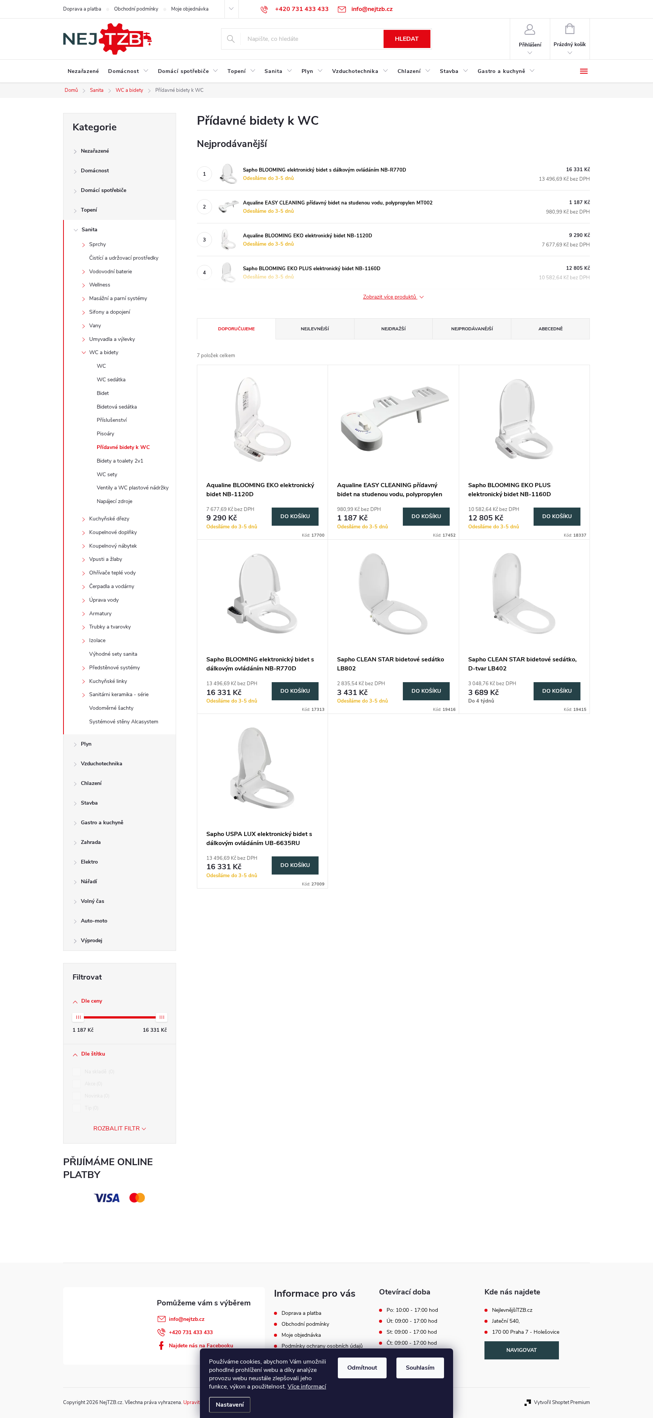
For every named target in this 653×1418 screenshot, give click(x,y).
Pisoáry (105, 433)
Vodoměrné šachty (111, 708)
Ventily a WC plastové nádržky (133, 487)
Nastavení (230, 1405)
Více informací (307, 1386)
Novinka (96, 1096)
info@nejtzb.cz (186, 1319)
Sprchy (97, 244)
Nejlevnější (315, 329)
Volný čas (92, 901)
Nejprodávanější (472, 329)
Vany (95, 325)
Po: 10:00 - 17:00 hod (412, 1310)
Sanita (89, 229)
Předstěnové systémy (114, 667)
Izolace (97, 640)
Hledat (407, 39)
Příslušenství (112, 420)
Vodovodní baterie (110, 271)
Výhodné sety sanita (113, 654)
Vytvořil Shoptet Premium (562, 1402)
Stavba (89, 803)
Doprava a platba (82, 9)
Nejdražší (393, 329)
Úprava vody (104, 600)
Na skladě (99, 1071)
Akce (93, 1084)
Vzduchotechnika (101, 763)
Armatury (100, 613)
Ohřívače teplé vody (112, 572)
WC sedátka (111, 379)
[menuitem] (83, 71)
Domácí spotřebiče (103, 190)
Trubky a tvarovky (110, 626)
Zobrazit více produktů (390, 297)
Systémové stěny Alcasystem (123, 721)
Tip (91, 1108)
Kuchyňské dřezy (109, 518)
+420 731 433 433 (191, 1332)
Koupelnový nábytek (113, 546)
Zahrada (91, 842)
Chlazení (91, 783)
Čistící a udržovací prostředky (123, 258)
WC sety (107, 474)
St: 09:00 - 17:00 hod (412, 1332)
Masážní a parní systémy (118, 298)
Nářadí (89, 881)
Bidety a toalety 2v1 (120, 460)
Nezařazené (95, 151)
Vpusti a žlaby (105, 559)
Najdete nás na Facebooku (201, 1345)
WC (101, 366)
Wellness (99, 284)
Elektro (89, 861)
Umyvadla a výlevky (112, 339)
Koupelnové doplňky (113, 532)
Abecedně (550, 329)
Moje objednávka (190, 9)
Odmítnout (362, 1368)
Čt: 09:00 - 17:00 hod (412, 1343)
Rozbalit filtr (116, 1128)
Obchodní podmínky (136, 9)
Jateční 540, (506, 1321)
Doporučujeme (236, 329)
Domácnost (95, 170)
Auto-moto (94, 920)
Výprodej (91, 940)
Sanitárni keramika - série (119, 694)
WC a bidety (103, 352)
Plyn (86, 744)
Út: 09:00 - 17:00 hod (412, 1321)
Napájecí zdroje (114, 501)
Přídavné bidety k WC (123, 447)
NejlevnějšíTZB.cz (512, 1310)
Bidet (103, 393)
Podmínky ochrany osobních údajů (322, 1346)
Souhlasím (420, 1368)
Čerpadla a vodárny (111, 586)
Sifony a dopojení (109, 312)
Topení (89, 210)
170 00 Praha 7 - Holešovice (525, 1332)
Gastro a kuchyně (102, 822)
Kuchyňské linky (108, 681)
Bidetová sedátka (117, 406)
